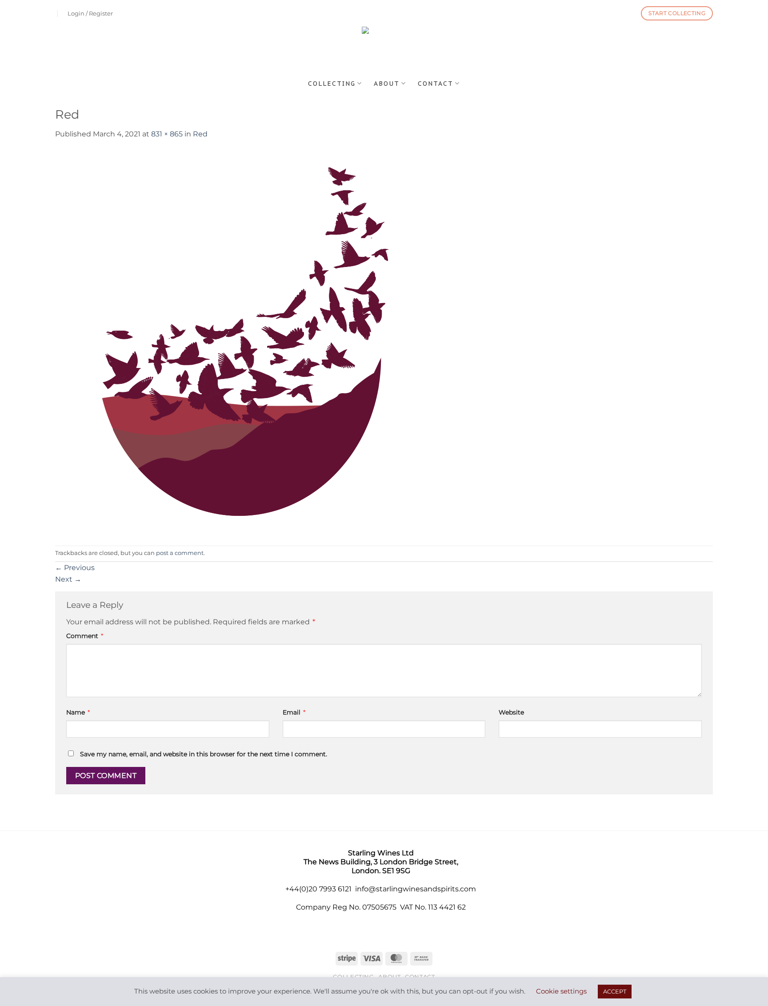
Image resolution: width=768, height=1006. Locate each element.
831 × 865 (167, 134)
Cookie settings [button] (561, 991)
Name (78, 712)
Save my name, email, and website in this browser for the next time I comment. (203, 754)
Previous (75, 567)
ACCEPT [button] (614, 991)
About (387, 84)
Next (68, 579)
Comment (84, 636)
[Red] (239, 342)
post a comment (180, 553)
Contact (435, 84)
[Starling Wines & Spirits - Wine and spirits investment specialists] (384, 50)
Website (511, 712)
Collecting (332, 84)
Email (294, 712)
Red (200, 134)
